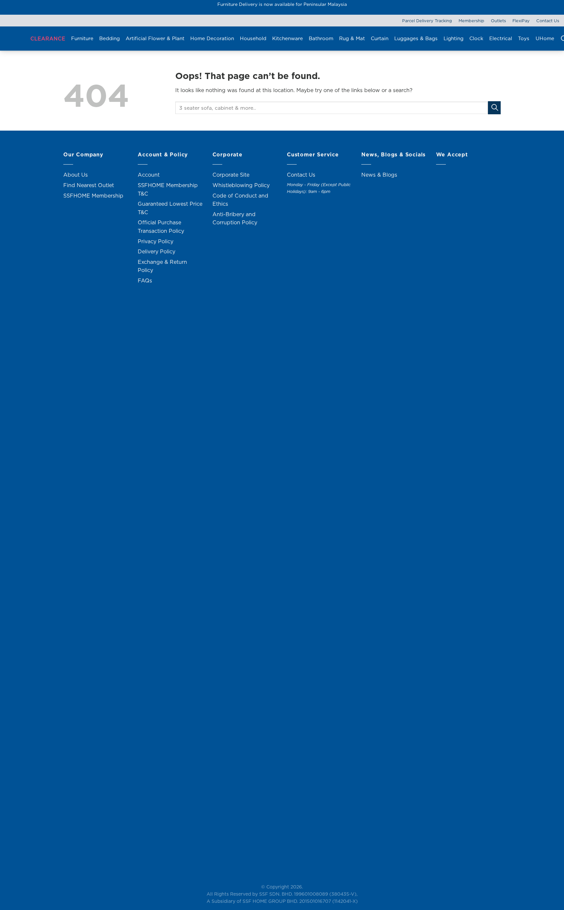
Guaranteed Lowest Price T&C (170, 208)
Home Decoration (212, 38)
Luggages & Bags (416, 38)
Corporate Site (230, 174)
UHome (545, 38)
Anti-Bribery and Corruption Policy (234, 218)
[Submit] (494, 107)
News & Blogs (379, 174)
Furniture (82, 38)
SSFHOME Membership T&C (168, 189)
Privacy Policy (155, 241)
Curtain (379, 38)
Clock (476, 38)
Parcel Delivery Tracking (427, 21)
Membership (471, 21)
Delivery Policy (156, 251)
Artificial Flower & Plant (155, 38)
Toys (523, 38)
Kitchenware (287, 38)
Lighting (453, 38)
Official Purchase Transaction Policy (161, 226)
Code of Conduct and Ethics (240, 200)
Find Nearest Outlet (88, 185)
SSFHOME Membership (93, 195)
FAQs (145, 280)
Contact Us (547, 21)
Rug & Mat (352, 38)
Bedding (109, 38)
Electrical (500, 38)
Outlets (498, 21)
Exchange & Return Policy (162, 266)
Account (149, 174)
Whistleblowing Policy (241, 185)
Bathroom (321, 38)
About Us (75, 174)
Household (253, 38)
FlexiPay (521, 21)
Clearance (47, 38)
